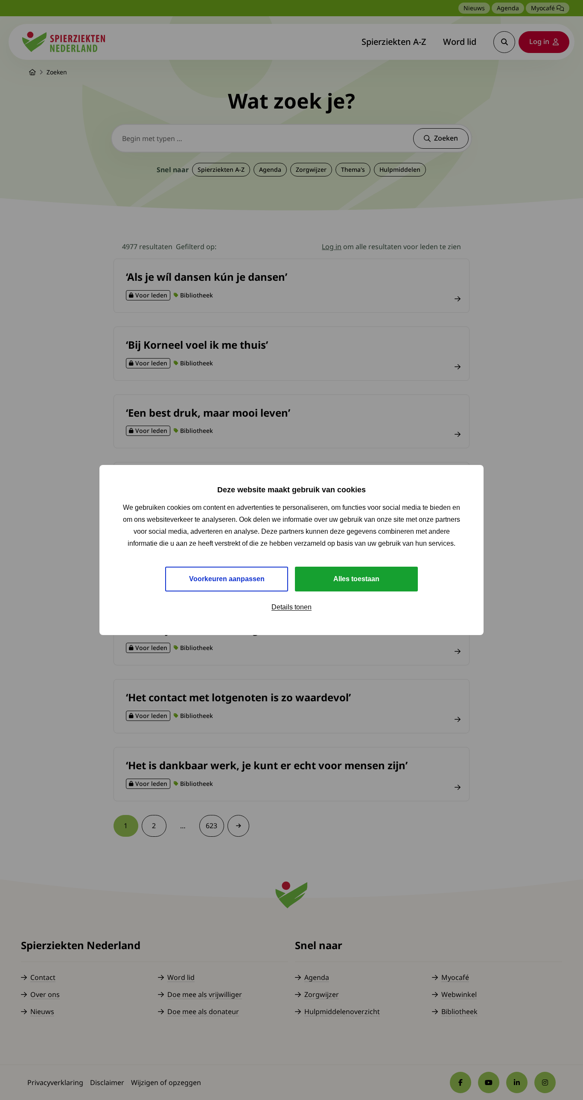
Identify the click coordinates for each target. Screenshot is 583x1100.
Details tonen (291, 607)
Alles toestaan (356, 578)
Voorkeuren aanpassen (227, 578)
